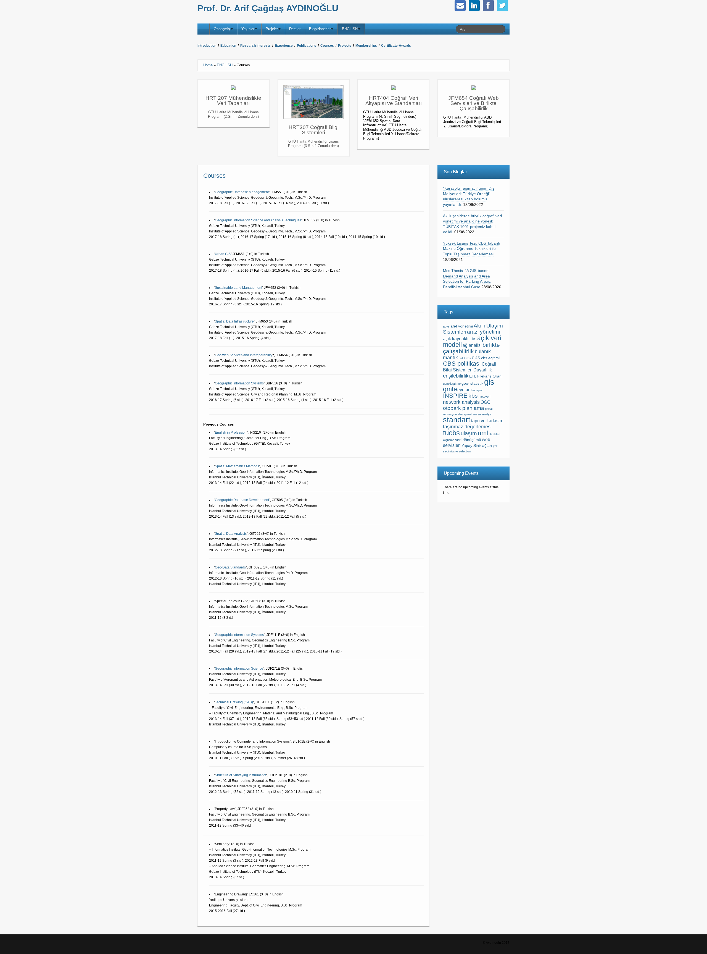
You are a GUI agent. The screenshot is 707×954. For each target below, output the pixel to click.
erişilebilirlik (455, 376)
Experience (284, 46)
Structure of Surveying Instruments (240, 775)
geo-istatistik (472, 383)
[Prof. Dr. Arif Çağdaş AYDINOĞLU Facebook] (488, 5)
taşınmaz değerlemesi (467, 426)
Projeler (272, 29)
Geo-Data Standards (230, 567)
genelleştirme (452, 383)
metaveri (484, 396)
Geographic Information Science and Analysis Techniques (258, 220)
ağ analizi (472, 345)
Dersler (294, 29)
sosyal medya (482, 414)
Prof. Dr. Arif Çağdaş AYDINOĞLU (267, 8)
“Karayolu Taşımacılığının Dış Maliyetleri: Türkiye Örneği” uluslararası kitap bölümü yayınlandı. (468, 196)
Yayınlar (247, 29)
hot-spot (476, 390)
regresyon (450, 414)
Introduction (206, 46)
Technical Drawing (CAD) (234, 702)
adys (446, 326)
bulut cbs (465, 358)
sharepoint (465, 414)
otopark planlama (463, 408)
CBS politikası (462, 363)
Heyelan (462, 389)
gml (448, 389)
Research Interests (255, 46)
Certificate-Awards (396, 46)
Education (228, 46)
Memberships (366, 46)
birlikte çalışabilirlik (471, 348)
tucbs (451, 433)
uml (483, 433)
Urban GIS (223, 254)
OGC (485, 402)
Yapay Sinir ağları (476, 446)
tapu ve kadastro (487, 420)
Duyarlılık (482, 370)
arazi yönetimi (483, 332)
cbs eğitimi (490, 358)
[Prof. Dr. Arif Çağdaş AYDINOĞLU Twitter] (502, 5)
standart (456, 419)
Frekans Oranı (490, 376)
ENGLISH (350, 29)
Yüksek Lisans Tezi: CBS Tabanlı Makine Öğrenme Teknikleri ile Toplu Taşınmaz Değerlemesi (471, 248)
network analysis (461, 402)
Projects (344, 46)
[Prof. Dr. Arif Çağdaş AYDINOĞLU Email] (460, 5)
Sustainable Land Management (238, 288)
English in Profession (231, 432)
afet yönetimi (461, 326)
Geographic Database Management (242, 192)
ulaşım (469, 433)
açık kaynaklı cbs (459, 338)
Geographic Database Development (242, 500)
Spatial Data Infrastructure (234, 321)
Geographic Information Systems (239, 383)
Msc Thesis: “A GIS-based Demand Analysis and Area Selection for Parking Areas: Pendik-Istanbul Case (467, 278)
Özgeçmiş (222, 29)
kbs (473, 395)
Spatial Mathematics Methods (237, 466)
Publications (306, 46)
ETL (472, 376)
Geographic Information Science (239, 668)
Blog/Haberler (320, 29)
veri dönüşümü (468, 440)
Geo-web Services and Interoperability (243, 355)
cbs (476, 357)
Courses (327, 46)
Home (208, 65)
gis (489, 381)
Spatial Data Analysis (231, 534)
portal (488, 408)
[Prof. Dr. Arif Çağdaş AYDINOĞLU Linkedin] (474, 5)
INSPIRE (455, 395)
